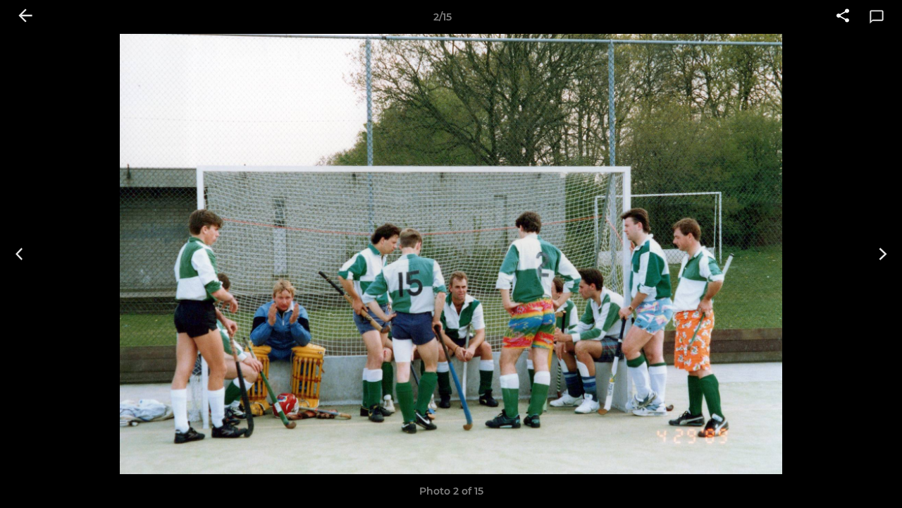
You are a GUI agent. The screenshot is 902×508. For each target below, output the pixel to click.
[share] (842, 17)
